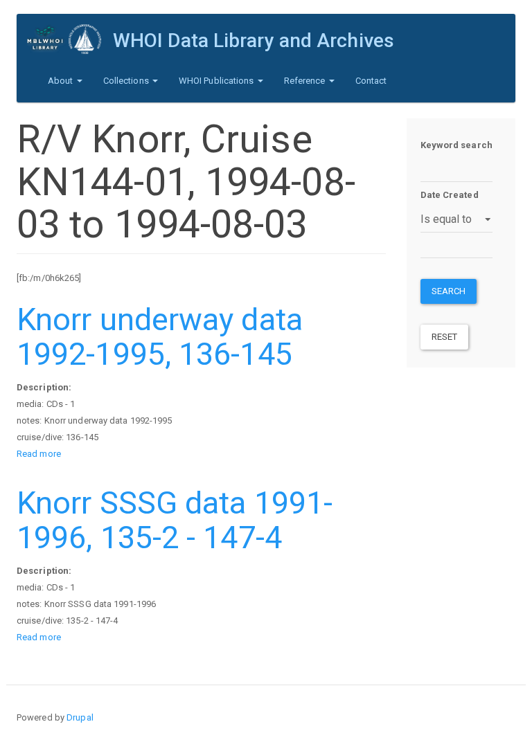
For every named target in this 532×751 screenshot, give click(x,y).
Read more (39, 454)
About (62, 80)
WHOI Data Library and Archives (253, 40)
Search (449, 291)
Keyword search (456, 145)
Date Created (449, 195)
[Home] (70, 39)
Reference (306, 80)
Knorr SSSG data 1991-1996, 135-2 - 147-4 (174, 520)
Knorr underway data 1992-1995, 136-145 (160, 336)
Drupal (80, 717)
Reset (445, 337)
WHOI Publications (217, 80)
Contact (371, 80)
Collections (127, 80)
